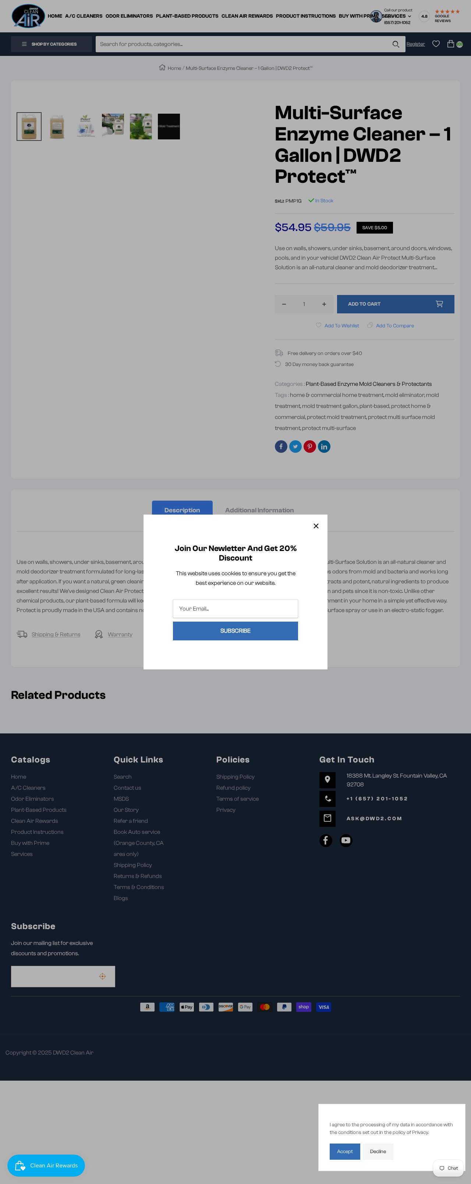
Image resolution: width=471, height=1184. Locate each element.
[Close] (316, 526)
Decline (378, 1152)
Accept (345, 1152)
